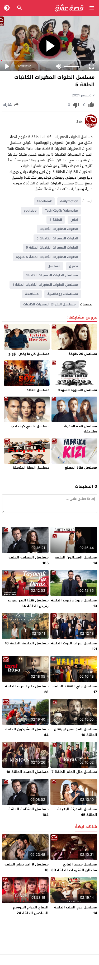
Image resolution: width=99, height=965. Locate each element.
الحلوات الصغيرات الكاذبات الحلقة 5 (52, 247)
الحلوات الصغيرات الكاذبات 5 (57, 238)
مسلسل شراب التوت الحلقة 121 (74, 646)
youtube (30, 210)
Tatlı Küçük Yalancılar (61, 210)
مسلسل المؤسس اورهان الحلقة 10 (75, 732)
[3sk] (91, 126)
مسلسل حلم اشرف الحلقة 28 (27, 689)
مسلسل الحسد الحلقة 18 (27, 772)
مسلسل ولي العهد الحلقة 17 (75, 689)
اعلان (74, 220)
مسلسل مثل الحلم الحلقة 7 (74, 772)
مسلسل (54, 266)
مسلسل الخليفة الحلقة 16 (27, 643)
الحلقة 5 (55, 220)
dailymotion (69, 201)
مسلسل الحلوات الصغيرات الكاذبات (52, 275)
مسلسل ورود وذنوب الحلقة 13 (74, 603)
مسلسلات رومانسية (62, 294)
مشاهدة (32, 294)
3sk (79, 121)
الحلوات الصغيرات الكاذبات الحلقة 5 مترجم (47, 257)
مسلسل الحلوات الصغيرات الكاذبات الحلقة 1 (45, 285)
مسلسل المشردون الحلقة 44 (27, 732)
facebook (44, 201)
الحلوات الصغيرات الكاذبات (59, 229)
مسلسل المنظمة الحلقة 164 (28, 812)
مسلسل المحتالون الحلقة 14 (76, 560)
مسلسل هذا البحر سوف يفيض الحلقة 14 (28, 603)
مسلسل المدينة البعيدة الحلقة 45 (77, 812)
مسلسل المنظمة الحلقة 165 (28, 560)
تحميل (73, 266)
